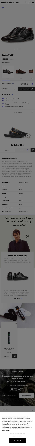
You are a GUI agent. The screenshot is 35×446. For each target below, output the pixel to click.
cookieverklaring (5, 430)
